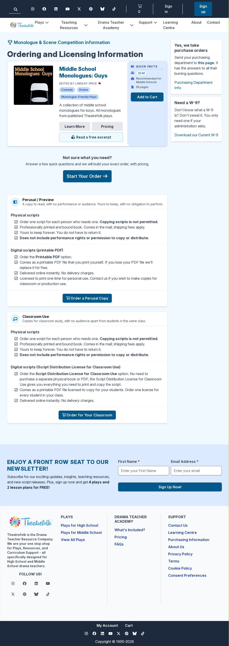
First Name (129, 461)
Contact (213, 22)
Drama (83, 89)
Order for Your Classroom (89, 415)
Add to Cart (147, 97)
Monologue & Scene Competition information (61, 42)
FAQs (119, 544)
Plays (39, 22)
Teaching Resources (69, 25)
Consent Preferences (187, 575)
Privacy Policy (180, 554)
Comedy (67, 89)
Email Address (185, 461)
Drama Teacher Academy (111, 25)
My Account (107, 625)
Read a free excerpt (93, 137)
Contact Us (178, 525)
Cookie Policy (180, 568)
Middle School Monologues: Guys (83, 72)
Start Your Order (84, 176)
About (196, 22)
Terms (173, 561)
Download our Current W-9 (196, 135)
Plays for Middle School (81, 532)
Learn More (75, 126)
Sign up (203, 9)
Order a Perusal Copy (89, 298)
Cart (129, 625)
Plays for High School (79, 525)
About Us (176, 547)
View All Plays (73, 539)
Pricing (107, 126)
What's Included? (129, 530)
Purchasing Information (188, 539)
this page (206, 63)
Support (145, 22)
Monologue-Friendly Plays (79, 97)
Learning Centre (182, 532)
